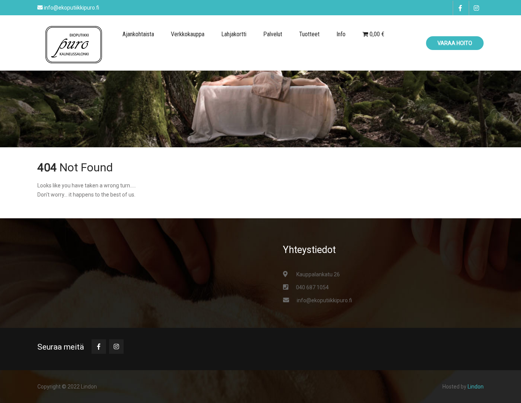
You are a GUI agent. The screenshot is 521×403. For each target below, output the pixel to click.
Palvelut (272, 34)
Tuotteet (309, 34)
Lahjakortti (233, 34)
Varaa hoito (454, 43)
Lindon (476, 387)
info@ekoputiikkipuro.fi (324, 300)
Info (341, 34)
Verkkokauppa (187, 34)
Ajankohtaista (138, 34)
